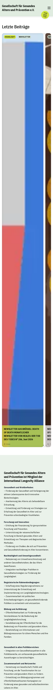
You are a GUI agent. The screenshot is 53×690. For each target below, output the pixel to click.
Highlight (10, 37)
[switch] (49, 8)
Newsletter (24, 37)
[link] (22, 240)
